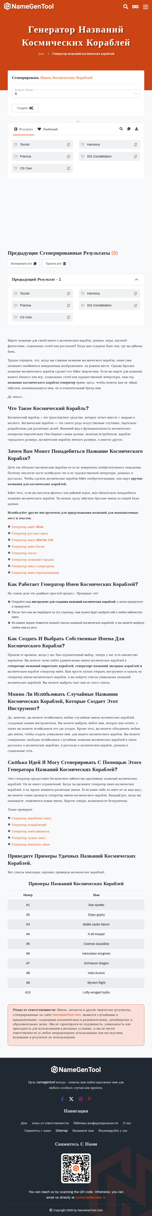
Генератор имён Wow (27, 527)
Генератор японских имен (31, 844)
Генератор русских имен (30, 533)
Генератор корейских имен (31, 818)
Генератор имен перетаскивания (35, 573)
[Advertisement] (76, 209)
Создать (22, 108)
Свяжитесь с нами (37, 1131)
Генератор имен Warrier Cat (32, 540)
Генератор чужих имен (29, 838)
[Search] (125, 7)
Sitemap (62, 1131)
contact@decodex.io (90, 1197)
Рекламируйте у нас (113, 1131)
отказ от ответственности (50, 1123)
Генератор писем (24, 553)
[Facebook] (62, 1099)
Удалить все (54, 263)
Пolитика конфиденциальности (95, 1123)
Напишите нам (83, 1131)
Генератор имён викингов (30, 831)
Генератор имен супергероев (33, 566)
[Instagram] (81, 1099)
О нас (127, 1123)
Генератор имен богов (28, 546)
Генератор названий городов (33, 559)
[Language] (135, 7)
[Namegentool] (29, 6)
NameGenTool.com (67, 1015)
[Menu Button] (145, 7)
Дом (24, 1123)
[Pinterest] (89, 1099)
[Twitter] (71, 1099)
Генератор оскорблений (29, 825)
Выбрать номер (24, 89)
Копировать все (21, 263)
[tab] (23, 131)
